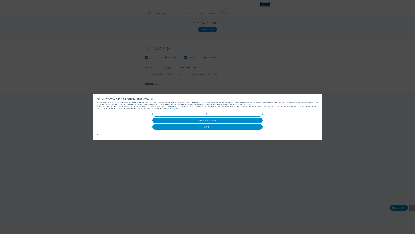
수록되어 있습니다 (172, 109)
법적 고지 (101, 134)
